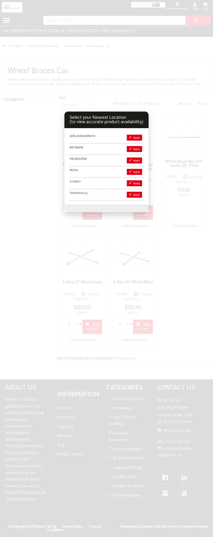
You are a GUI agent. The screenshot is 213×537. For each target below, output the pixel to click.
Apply (136, 137)
